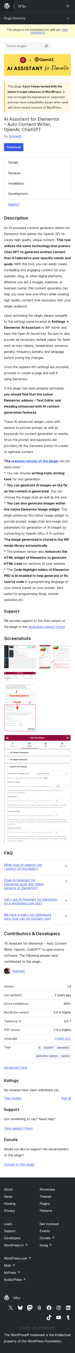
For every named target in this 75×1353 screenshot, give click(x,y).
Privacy (9, 1211)
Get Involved (49, 1224)
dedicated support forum (46, 627)
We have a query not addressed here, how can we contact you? (27, 916)
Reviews (14, 173)
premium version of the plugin (34, 461)
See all (66, 1098)
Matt (9, 1266)
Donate (47, 1238)
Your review (12, 1098)
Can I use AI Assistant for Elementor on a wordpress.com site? (30, 901)
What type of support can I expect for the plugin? (23, 867)
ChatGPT (49, 1047)
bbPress (12, 1273)
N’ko (16, 1298)
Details (13, 162)
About (8, 1189)
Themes (45, 1197)
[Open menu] (68, 6)
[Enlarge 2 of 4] (66, 650)
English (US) (63, 1038)
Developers (12, 1238)
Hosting (9, 1204)
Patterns (46, 1211)
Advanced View (15, 1067)
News (8, 1197)
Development (18, 194)
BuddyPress (15, 1280)
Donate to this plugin (19, 1164)
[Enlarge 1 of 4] (31, 650)
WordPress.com (17, 1258)
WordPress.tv (16, 1245)
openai (65, 1055)
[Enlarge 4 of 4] (66, 740)
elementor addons (47, 1055)
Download (14, 147)
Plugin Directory (14, 18)
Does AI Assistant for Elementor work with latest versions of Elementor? (24, 884)
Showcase (47, 1189)
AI (39, 1047)
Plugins (45, 1204)
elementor (63, 1047)
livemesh (15, 136)
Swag (46, 1245)
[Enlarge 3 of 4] (31, 677)
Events (45, 1231)
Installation (16, 183)
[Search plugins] (46, 46)
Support (14, 204)
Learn (8, 1224)
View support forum (18, 1128)
